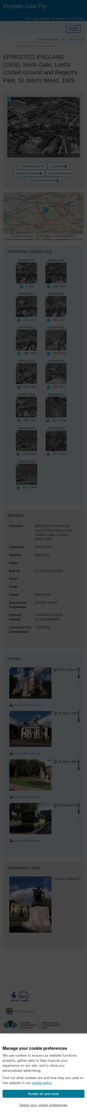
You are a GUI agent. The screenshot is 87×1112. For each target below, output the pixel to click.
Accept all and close (43, 1093)
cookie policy (42, 1082)
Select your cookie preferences (43, 1104)
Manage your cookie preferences (35, 1048)
